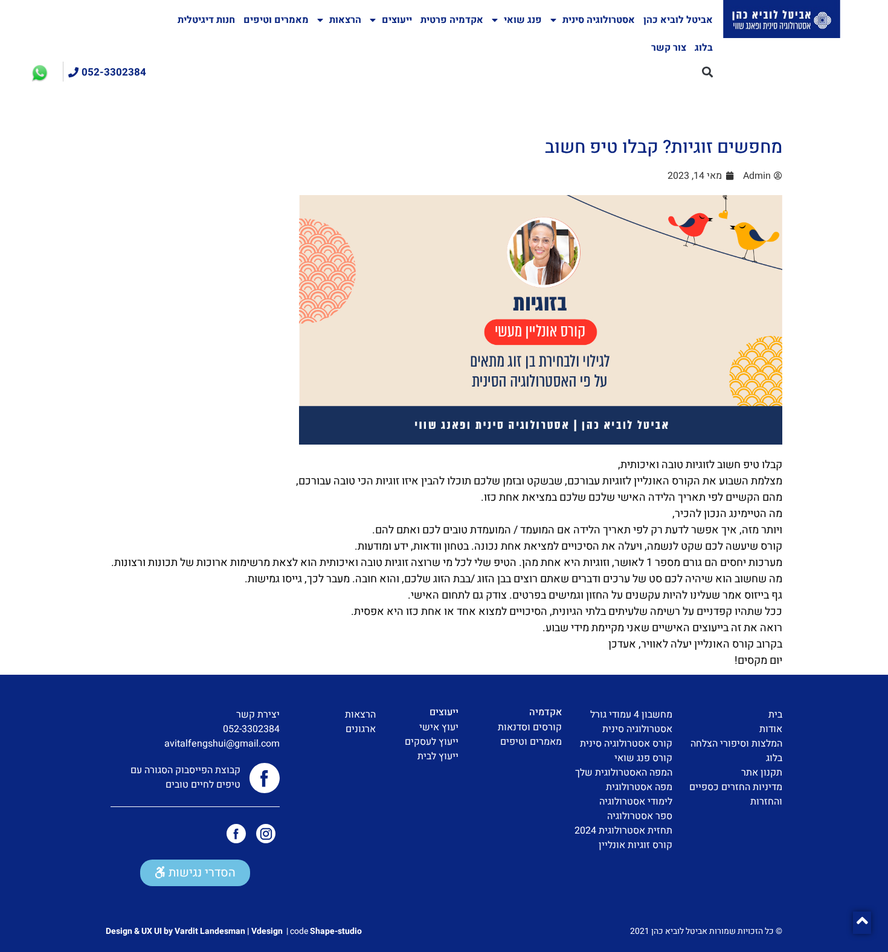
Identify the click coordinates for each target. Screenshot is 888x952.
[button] (707, 72)
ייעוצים (397, 20)
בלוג (704, 47)
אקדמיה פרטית (451, 20)
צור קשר (668, 47)
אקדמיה (545, 712)
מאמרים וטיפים (276, 20)
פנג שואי (523, 20)
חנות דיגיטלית (206, 20)
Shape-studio (336, 931)
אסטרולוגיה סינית (598, 20)
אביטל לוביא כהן (678, 20)
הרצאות (345, 20)
